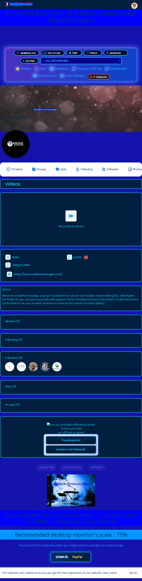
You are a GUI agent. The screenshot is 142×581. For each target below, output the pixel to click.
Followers (11, 357)
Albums (10, 321)
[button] (134, 4)
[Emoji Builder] (106, 68)
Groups (10, 404)
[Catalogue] (62, 75)
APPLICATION (72, 468)
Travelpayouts (71, 440)
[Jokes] (36, 68)
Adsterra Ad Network (71, 449)
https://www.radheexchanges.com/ (38, 274)
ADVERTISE (46, 468)
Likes (8, 386)
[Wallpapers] (51, 68)
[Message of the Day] (74, 68)
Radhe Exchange (45, 109)
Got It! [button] (133, 573)
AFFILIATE (97, 468)
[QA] (34, 75)
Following (11, 339)
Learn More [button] (110, 573)
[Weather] (17, 68)
